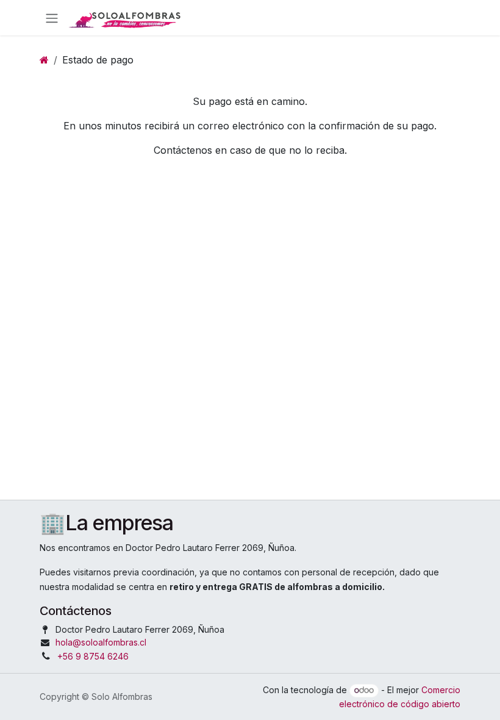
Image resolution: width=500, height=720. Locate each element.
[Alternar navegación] (52, 18)
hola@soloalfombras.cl (100, 642)
